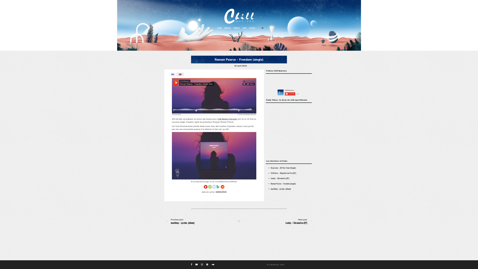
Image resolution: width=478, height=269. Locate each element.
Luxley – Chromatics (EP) (280, 178)
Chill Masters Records (227, 119)
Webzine (227, 28)
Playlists (237, 28)
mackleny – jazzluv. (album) (281, 188)
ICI (208, 181)
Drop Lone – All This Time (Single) (283, 167)
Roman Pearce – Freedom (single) (283, 183)
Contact (252, 28)
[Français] (173, 74)
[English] (180, 74)
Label (244, 28)
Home (219, 28)
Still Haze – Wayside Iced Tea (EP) (283, 173)
